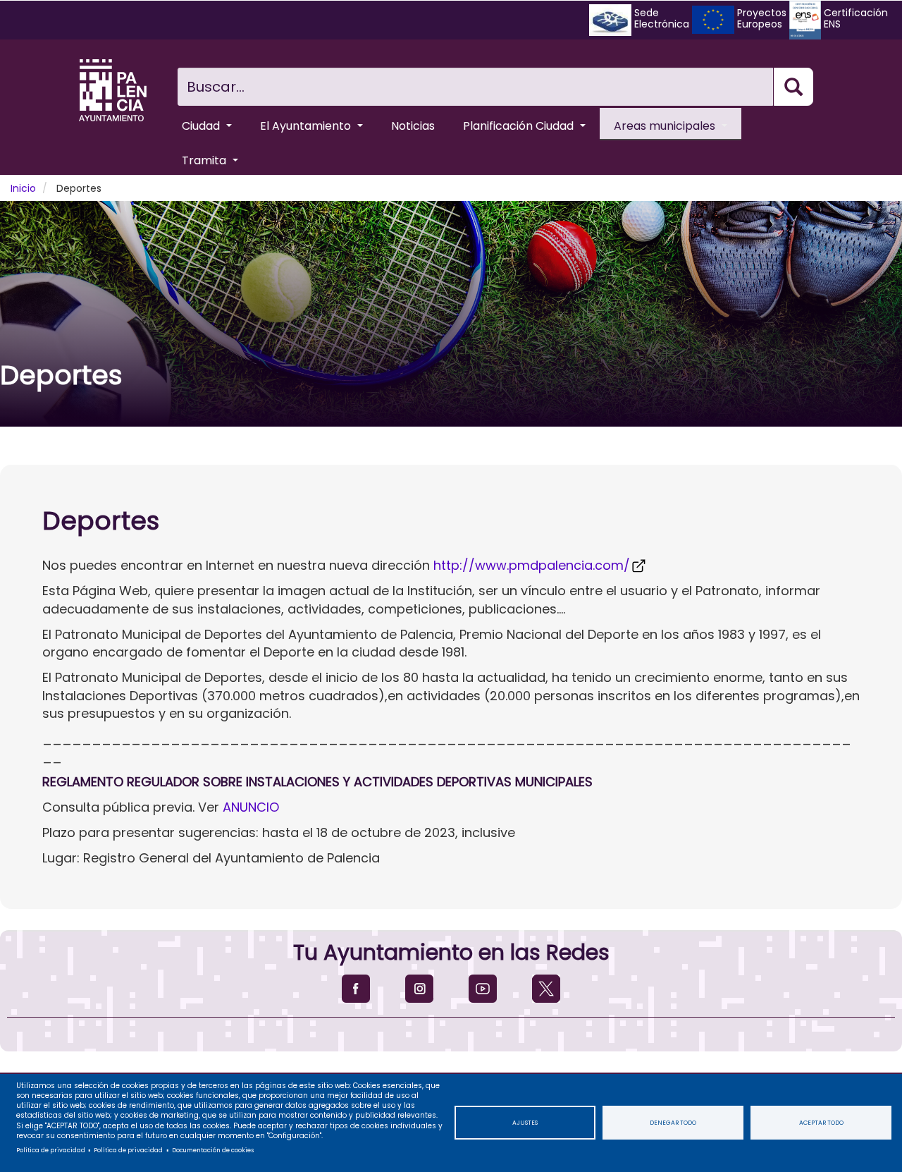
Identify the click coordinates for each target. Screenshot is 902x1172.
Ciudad (202, 126)
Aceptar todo (821, 1122)
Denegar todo (673, 1122)
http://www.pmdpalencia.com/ (531, 565)
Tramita (205, 160)
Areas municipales (666, 126)
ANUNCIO (251, 807)
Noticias (413, 126)
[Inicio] (113, 90)
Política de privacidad (50, 1150)
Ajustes (525, 1122)
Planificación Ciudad (519, 126)
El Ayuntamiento (307, 126)
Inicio (23, 188)
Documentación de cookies (213, 1150)
